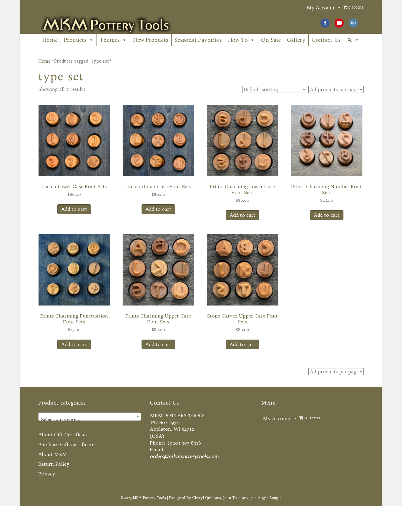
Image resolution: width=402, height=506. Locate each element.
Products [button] (75, 39)
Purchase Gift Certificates (67, 444)
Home (50, 39)
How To (238, 39)
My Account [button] (321, 8)
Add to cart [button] (74, 209)
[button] (353, 40)
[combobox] (89, 417)
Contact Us (326, 39)
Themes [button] (110, 39)
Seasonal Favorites (198, 39)
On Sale (271, 39)
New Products (150, 39)
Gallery (296, 39)
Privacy (46, 474)
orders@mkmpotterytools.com (184, 456)
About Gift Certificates (64, 434)
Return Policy (53, 464)
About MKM (52, 454)
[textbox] (90, 419)
